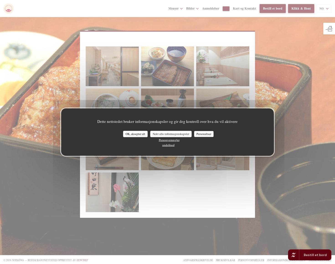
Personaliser (203, 134)
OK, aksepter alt (135, 134)
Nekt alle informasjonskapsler (171, 134)
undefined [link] (168, 145)
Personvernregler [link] (169, 140)
